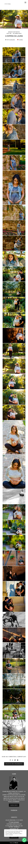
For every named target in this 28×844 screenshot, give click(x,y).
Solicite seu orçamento (14, 763)
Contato (14, 836)
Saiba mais (14, 805)
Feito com (14, 842)
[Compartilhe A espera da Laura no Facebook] (10, 760)
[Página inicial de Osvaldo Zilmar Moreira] (8, 4)
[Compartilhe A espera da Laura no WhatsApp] (12, 760)
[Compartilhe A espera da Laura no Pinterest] (17, 760)
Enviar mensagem (14, 822)
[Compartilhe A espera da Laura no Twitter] (15, 760)
